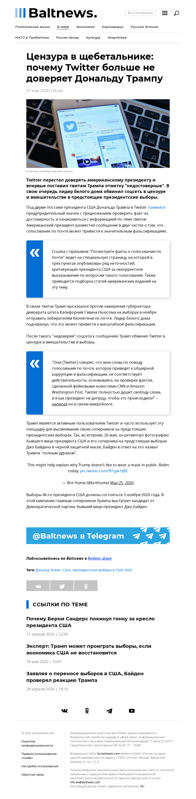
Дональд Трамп (48, 570)
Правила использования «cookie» (39, 756)
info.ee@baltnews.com (85, 782)
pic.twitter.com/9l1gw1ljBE (104, 471)
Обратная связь (33, 775)
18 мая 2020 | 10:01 (44, 662)
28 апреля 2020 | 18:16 (47, 689)
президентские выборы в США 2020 (102, 570)
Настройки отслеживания (40, 766)
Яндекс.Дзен (100, 559)
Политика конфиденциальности (37, 743)
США (67, 570)
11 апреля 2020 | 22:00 (47, 634)
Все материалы (140, 13)
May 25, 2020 (122, 483)
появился (156, 207)
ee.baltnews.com (108, 754)
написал (59, 404)
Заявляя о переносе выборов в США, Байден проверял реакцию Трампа (85, 677)
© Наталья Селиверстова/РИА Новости (49, 171)
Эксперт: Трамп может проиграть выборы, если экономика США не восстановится (88, 649)
